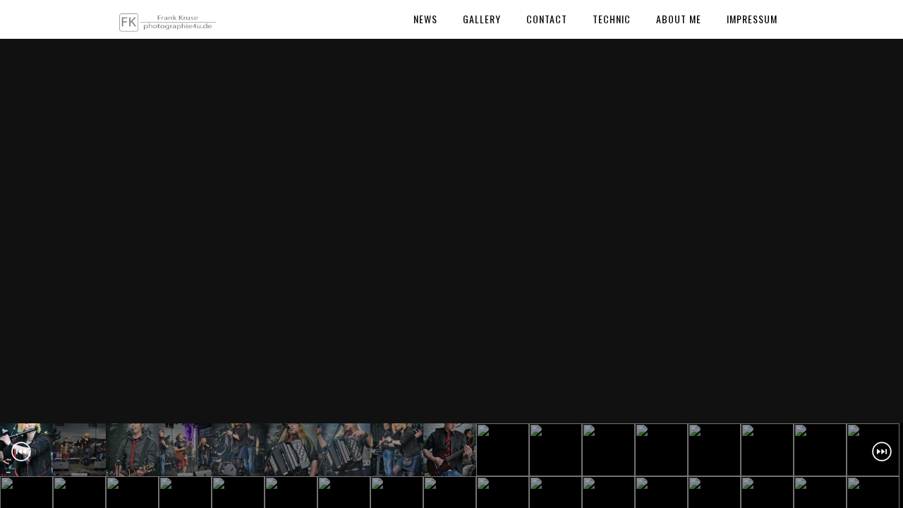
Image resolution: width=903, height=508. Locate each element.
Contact (546, 18)
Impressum (752, 18)
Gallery (482, 18)
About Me (678, 18)
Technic (612, 18)
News (425, 18)
